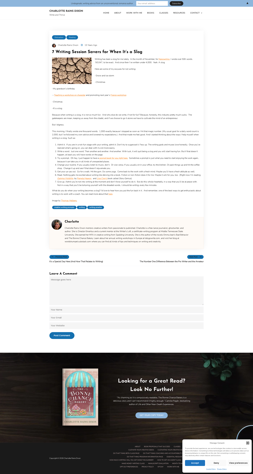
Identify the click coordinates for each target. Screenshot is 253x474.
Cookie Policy (211, 469)
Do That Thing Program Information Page (145, 457)
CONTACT (195, 13)
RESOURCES (179, 13)
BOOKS (150, 13)
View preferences (238, 463)
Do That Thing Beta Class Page (126, 453)
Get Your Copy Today (152, 415)
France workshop (118, 95)
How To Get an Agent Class (169, 460)
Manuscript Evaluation (158, 463)
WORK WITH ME (134, 13)
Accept (195, 463)
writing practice (95, 207)
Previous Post (61, 257)
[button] (247, 443)
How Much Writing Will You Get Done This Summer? (132, 460)
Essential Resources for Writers (181, 457)
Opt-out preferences (129, 467)
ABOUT (117, 13)
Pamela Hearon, (84, 178)
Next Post (193, 257)
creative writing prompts (64, 207)
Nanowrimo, (164, 59)
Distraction (59, 37)
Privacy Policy (222, 469)
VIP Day (160, 467)
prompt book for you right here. (113, 158)
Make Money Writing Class (133, 463)
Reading (72, 37)
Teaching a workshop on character (69, 95)
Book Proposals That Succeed (157, 446)
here (110, 194)
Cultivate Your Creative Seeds (141, 450)
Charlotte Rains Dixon (66, 11)
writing (82, 207)
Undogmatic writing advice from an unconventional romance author (102, 3)
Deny (216, 463)
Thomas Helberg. (69, 200)
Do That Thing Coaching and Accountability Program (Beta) (169, 453)
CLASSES (163, 13)
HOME (106, 13)
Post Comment (62, 335)
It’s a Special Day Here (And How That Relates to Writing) (76, 261)
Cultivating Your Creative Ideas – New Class (176, 450)
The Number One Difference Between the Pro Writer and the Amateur (172, 261)
